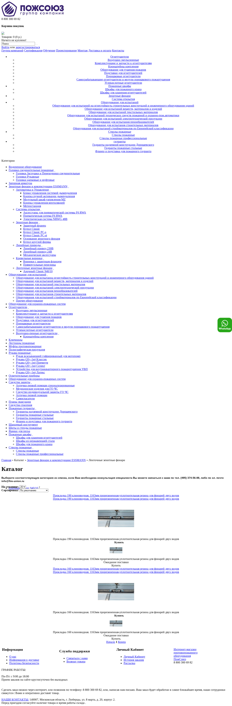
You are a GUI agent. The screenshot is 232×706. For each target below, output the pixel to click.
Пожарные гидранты (22, 408)
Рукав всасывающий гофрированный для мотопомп (48, 356)
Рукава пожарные (20, 352)
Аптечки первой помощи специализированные (45, 385)
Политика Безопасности (24, 663)
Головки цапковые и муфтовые (35, 179)
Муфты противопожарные (25, 346)
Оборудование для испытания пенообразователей (123, 121)
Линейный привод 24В (37, 251)
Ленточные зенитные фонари (34, 268)
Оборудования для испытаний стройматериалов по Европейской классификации (123, 128)
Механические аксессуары (39, 254)
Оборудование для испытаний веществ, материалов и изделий (123, 108)
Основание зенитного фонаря (41, 238)
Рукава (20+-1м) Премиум (32, 362)
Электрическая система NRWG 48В (45, 219)
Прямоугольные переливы (39, 264)
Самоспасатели (25, 398)
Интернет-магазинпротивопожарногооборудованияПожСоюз (186, 654)
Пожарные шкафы (119, 86)
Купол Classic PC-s (34, 232)
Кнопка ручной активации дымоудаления (49, 196)
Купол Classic (31, 228)
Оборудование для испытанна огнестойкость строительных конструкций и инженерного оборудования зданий (85, 277)
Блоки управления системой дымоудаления (50, 192)
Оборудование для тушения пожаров (123, 69)
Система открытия (123, 99)
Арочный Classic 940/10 (38, 271)
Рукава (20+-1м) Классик (31, 359)
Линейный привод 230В (38, 248)
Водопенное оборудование (25, 166)
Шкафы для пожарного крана (123, 89)
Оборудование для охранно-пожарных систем (37, 303)
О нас (12, 656)
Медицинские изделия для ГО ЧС (37, 388)
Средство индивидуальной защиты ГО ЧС (42, 392)
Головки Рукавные (27, 176)
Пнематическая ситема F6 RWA (42, 215)
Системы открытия (28, 209)
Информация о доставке (24, 659)
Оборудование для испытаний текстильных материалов (123, 112)
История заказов (134, 659)
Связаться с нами (77, 658)
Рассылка (129, 663)
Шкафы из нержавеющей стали (35, 440)
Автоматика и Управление (32, 189)
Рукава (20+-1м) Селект (30, 365)
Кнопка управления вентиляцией (44, 202)
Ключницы (15, 339)
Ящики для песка (19, 431)
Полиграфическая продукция (27, 349)
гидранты (120, 141)
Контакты (118, 50)
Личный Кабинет (134, 656)
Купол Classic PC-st (35, 235)
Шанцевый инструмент (23, 424)
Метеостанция (32, 206)
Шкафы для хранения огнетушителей (123, 92)
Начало (110, 641)
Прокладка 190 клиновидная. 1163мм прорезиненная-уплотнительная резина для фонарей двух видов (116, 495)
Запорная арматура (20, 183)
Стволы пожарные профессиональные (123, 138)
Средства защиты (19, 382)
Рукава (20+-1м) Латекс (30, 372)
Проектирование (66, 50)
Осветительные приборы (24, 375)
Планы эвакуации (20, 401)
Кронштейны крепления (123, 66)
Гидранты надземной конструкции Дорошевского (123, 144)
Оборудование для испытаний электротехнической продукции (123, 118)
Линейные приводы (28, 245)
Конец (122, 641)
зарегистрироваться (28, 47)
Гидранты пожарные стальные (123, 148)
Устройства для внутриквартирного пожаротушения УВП (52, 369)
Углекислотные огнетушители (123, 82)
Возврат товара (76, 661)
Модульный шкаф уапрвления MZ (44, 199)
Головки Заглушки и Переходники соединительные (48, 173)
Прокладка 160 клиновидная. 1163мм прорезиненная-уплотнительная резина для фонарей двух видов (116, 568)
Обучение (49, 50)
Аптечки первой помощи (31, 395)
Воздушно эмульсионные (123, 59)
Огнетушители (119, 56)
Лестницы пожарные (22, 343)
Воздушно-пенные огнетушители (36, 333)
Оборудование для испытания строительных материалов (123, 125)
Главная (6, 460)
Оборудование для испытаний (119, 102)
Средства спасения (20, 405)
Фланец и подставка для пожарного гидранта (123, 151)
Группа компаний (12, 50)
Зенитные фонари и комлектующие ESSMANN (38, 186)
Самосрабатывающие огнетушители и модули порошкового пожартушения (123, 79)
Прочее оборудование (29, 300)
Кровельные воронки (29, 258)
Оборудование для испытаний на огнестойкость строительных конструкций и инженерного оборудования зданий (123, 105)
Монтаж (83, 50)
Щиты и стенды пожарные (25, 427)
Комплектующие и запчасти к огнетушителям (123, 63)
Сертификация (33, 50)
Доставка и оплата (99, 50)
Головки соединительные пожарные (31, 170)
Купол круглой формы (37, 241)
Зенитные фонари (120, 95)
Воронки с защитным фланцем (42, 261)
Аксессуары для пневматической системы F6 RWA (54, 212)
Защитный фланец (34, 225)
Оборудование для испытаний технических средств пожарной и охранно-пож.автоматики (123, 115)
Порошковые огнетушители (123, 76)
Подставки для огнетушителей (123, 72)
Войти (5, 47)
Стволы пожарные (119, 131)
